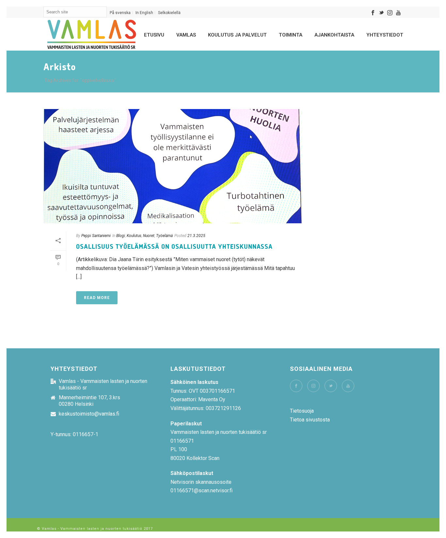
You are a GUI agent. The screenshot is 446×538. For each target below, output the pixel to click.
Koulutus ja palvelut (237, 35)
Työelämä (164, 235)
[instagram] (313, 386)
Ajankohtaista (334, 35)
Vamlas (186, 35)
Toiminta (290, 35)
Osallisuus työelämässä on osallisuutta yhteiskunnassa (174, 247)
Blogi (120, 235)
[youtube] (348, 386)
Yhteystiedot (384, 35)
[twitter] (331, 386)
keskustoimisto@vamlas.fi (89, 414)
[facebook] (296, 386)
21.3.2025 (196, 235)
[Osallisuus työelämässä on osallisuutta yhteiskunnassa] (172, 166)
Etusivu (154, 35)
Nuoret (148, 235)
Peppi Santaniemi (96, 235)
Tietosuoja (302, 411)
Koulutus (134, 235)
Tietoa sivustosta (310, 420)
